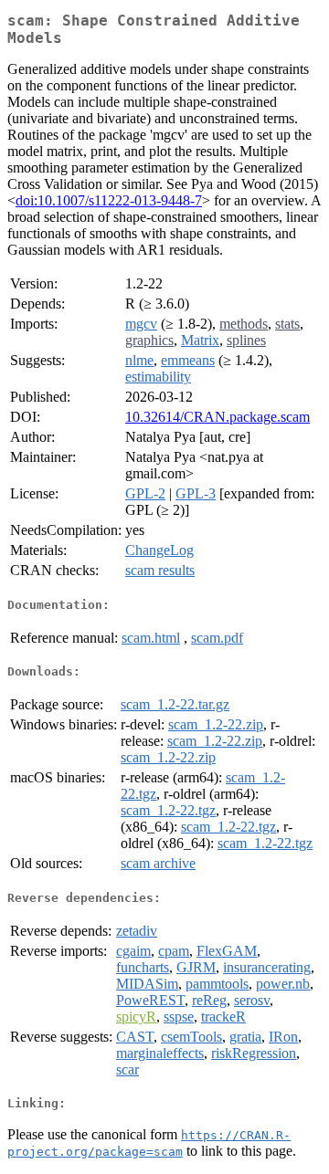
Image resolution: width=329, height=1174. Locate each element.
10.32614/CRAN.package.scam (217, 417)
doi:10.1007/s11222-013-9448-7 (109, 200)
